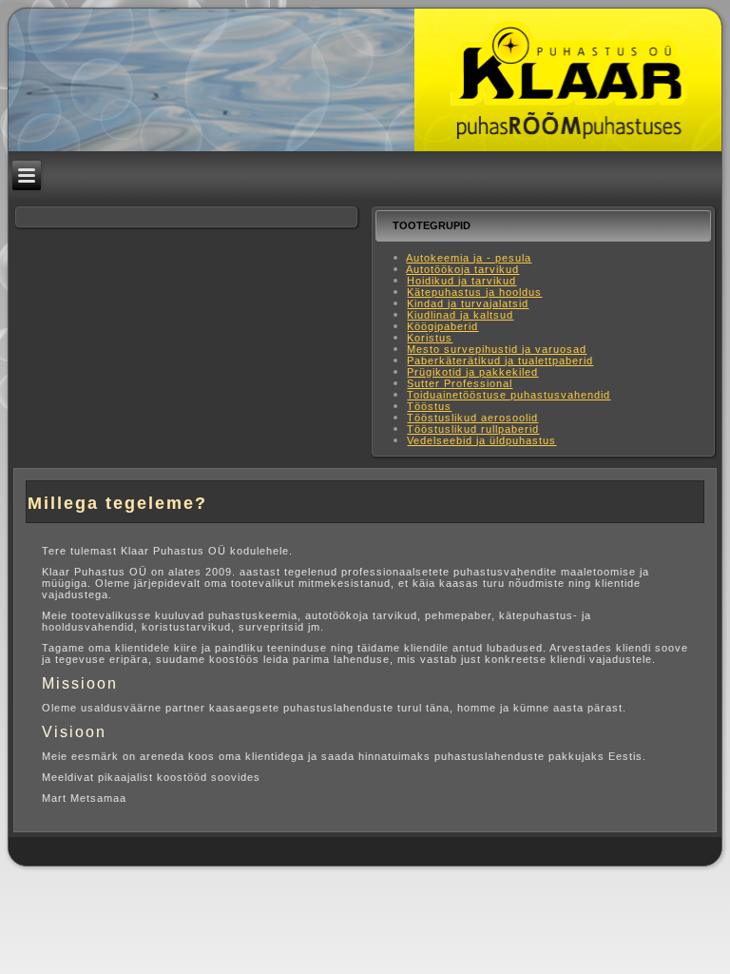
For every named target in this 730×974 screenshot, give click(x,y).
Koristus (429, 337)
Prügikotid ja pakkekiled (472, 372)
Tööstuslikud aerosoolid (472, 417)
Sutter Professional (459, 383)
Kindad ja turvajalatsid (467, 303)
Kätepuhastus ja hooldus (474, 292)
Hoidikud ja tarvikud (461, 280)
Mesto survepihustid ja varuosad (496, 349)
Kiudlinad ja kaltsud (460, 315)
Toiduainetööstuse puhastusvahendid (508, 394)
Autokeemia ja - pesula (468, 257)
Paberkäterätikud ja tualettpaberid (500, 360)
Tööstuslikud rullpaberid (473, 429)
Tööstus (429, 406)
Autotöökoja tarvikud (462, 269)
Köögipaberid (442, 326)
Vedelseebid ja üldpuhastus (481, 440)
